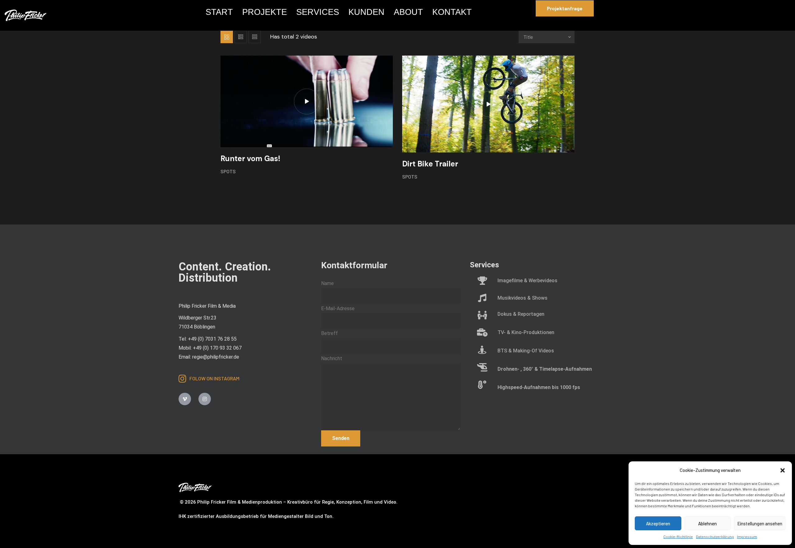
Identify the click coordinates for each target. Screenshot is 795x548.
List (240, 37)
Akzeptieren (658, 523)
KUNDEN (366, 12)
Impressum (747, 536)
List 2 (254, 37)
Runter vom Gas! (250, 158)
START (219, 12)
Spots (228, 171)
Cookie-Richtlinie (678, 536)
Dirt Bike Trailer (430, 164)
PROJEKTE (264, 12)
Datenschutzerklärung (715, 536)
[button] (782, 470)
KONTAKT (452, 12)
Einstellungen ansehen (759, 523)
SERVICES (317, 12)
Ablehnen (707, 523)
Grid (226, 37)
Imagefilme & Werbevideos (527, 280)
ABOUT (408, 12)
